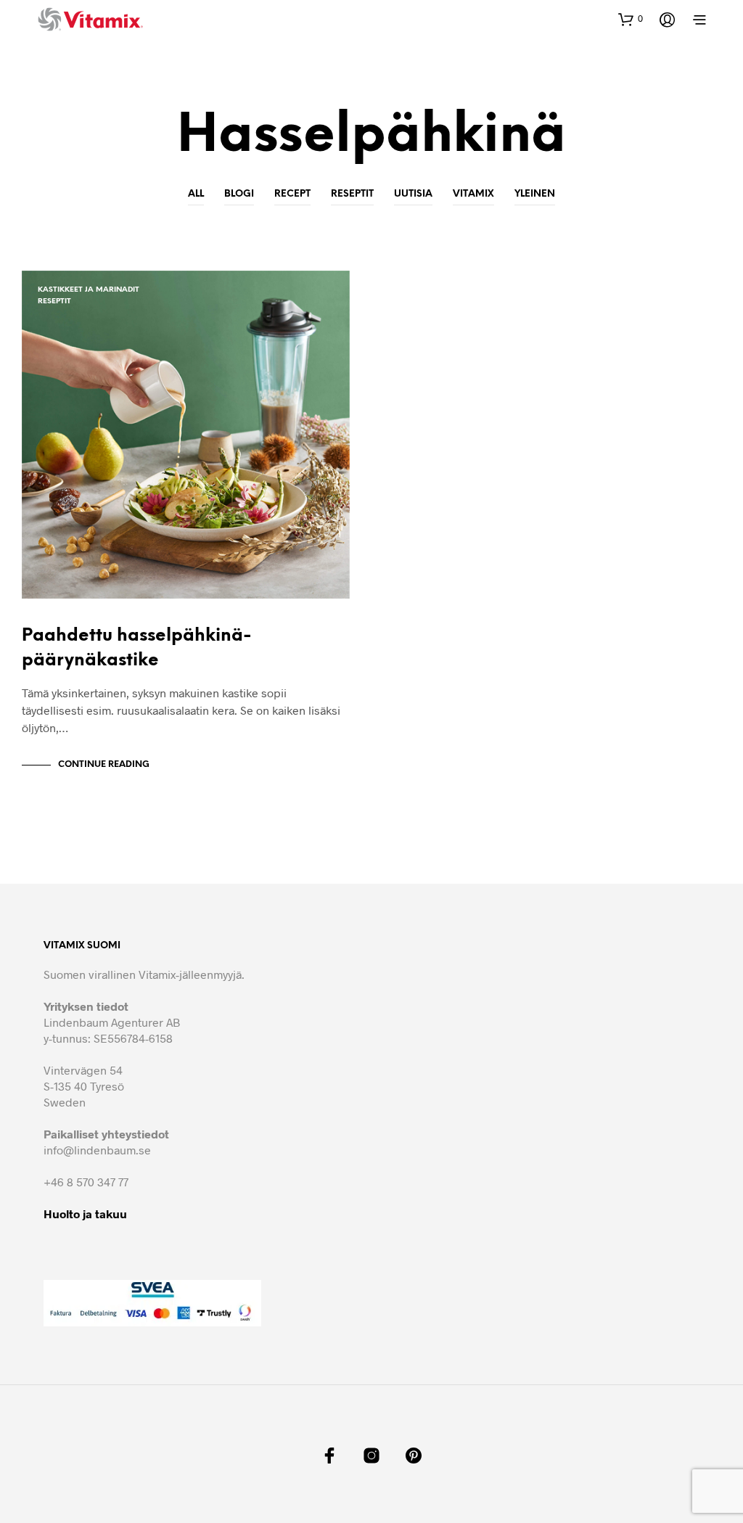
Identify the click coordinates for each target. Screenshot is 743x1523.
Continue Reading (103, 764)
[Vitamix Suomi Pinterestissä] (413, 1455)
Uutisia (413, 194)
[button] (630, 19)
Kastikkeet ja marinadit (88, 290)
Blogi (239, 194)
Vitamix (473, 194)
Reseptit (352, 194)
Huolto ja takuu (85, 1213)
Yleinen (534, 194)
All (196, 194)
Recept (292, 194)
